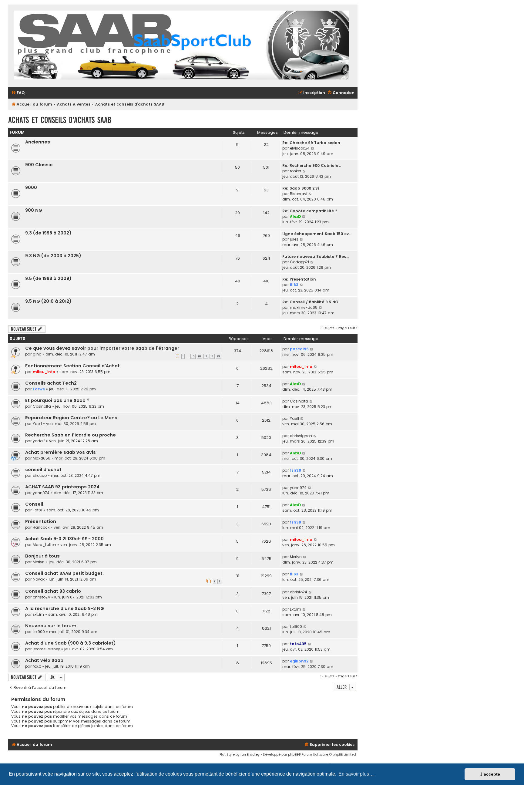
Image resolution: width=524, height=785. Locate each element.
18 (212, 356)
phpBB (293, 754)
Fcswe (39, 389)
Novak (39, 579)
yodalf (39, 440)
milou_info (44, 371)
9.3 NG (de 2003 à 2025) (53, 256)
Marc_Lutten (44, 544)
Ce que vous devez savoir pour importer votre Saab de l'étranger (102, 348)
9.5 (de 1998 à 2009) (48, 278)
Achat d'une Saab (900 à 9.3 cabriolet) (70, 643)
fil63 (294, 284)
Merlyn (39, 561)
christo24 (41, 597)
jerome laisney (46, 649)
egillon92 (299, 661)
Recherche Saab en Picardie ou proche (70, 435)
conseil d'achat (43, 470)
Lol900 (39, 631)
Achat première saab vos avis (60, 452)
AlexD (295, 216)
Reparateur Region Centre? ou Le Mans (71, 418)
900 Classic (38, 165)
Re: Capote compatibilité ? (310, 211)
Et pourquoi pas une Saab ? (57, 400)
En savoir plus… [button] (356, 774)
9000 (31, 187)
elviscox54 (300, 148)
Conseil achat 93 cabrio (53, 591)
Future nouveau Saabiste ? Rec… (315, 256)
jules (294, 239)
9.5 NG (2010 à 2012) (48, 301)
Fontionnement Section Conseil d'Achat (72, 366)
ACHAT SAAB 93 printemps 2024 (62, 487)
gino (37, 354)
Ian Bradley (250, 754)
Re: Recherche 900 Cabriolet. (311, 165)
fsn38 (295, 470)
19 (218, 356)
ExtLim (38, 614)
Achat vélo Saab (44, 660)
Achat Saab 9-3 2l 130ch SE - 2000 (64, 539)
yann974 (41, 492)
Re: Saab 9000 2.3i (300, 188)
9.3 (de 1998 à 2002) (48, 233)
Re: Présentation (299, 279)
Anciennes (37, 142)
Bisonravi (298, 193)
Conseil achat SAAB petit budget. (64, 573)
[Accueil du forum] (182, 46)
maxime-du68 (303, 307)
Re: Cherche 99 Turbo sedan (311, 142)
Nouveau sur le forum (50, 626)
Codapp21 (299, 261)
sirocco (40, 475)
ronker (295, 171)
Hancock (41, 527)
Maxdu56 (41, 458)
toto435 (298, 643)
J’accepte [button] (490, 774)
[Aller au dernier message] (312, 349)
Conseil (34, 504)
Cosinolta (42, 406)
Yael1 (37, 423)
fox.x (37, 666)
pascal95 (299, 349)
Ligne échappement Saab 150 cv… (316, 233)
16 (199, 356)
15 (193, 356)
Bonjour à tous (42, 556)
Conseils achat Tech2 (51, 383)
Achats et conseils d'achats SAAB (59, 120)
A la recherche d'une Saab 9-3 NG (64, 608)
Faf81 (37, 510)
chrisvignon (301, 435)
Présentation (40, 521)
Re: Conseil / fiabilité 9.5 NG (310, 302)
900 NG (33, 210)
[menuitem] (18, 93)
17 (206, 356)
